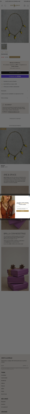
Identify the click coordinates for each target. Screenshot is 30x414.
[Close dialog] (29, 196)
